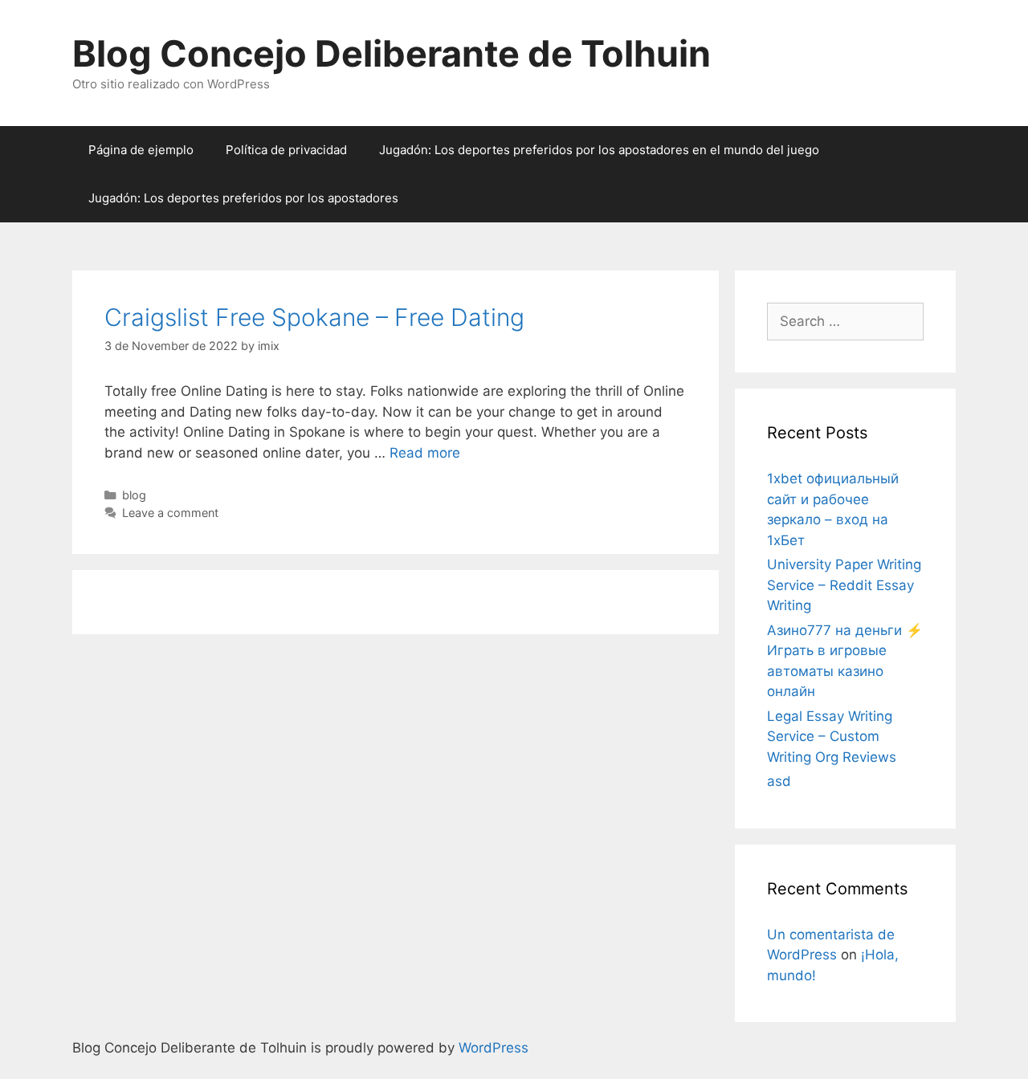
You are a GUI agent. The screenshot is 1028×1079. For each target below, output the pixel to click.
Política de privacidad (286, 149)
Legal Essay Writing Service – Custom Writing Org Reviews (831, 736)
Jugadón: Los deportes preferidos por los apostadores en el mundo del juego (599, 149)
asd (779, 781)
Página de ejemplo (141, 149)
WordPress (493, 1048)
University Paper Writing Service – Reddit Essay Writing (844, 584)
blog (134, 495)
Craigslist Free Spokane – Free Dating (314, 317)
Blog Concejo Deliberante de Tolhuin (391, 53)
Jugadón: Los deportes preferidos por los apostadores (243, 198)
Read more (425, 453)
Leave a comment (170, 512)
